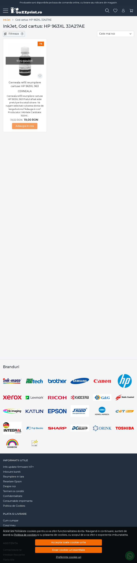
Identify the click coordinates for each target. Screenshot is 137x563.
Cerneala (25, 91)
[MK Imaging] (12, 411)
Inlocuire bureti (12, 471)
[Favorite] (115, 10)
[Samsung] (80, 381)
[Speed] (80, 411)
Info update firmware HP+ (18, 466)
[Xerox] (12, 397)
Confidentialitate (12, 496)
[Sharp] (57, 428)
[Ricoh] (57, 397)
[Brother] (57, 381)
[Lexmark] (35, 397)
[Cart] (131, 10)
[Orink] (102, 428)
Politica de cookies (25, 534)
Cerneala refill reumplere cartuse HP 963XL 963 (25, 84)
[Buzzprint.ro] (25, 10)
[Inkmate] (12, 381)
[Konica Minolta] (102, 411)
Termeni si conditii (13, 491)
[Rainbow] (12, 443)
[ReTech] (35, 381)
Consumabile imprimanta (17, 500)
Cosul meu (9, 525)
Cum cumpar (10, 520)
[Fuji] (35, 428)
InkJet (6, 19)
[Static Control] (124, 397)
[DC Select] (80, 428)
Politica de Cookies (14, 505)
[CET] (124, 411)
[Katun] (35, 411)
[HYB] (35, 443)
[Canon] (102, 381)
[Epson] (57, 411)
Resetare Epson (12, 481)
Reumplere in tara (13, 476)
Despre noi (9, 486)
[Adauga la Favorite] (40, 76)
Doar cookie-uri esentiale (68, 549)
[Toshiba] (124, 428)
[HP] (124, 381)
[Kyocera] (80, 397)
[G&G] (102, 397)
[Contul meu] (123, 10)
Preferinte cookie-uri (68, 557)
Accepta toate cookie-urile (68, 542)
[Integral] (12, 428)
